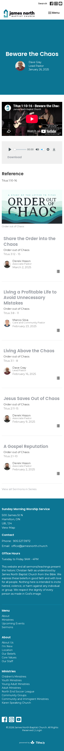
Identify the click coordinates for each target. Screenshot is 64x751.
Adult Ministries (11, 687)
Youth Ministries (12, 680)
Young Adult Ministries (16, 684)
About (5, 616)
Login (39, 730)
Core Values (9, 657)
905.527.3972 (21, 541)
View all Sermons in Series (19, 489)
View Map (8, 527)
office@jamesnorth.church (29, 546)
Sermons (7, 627)
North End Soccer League (18, 691)
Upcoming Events (13, 623)
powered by (30, 745)
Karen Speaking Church (16, 702)
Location (7, 650)
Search (42, 3)
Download (14, 157)
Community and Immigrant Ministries (25, 699)
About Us (7, 642)
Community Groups (14, 695)
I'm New (7, 646)
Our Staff (7, 661)
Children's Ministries (14, 676)
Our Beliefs (8, 653)
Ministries (8, 619)
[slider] (20, 149)
